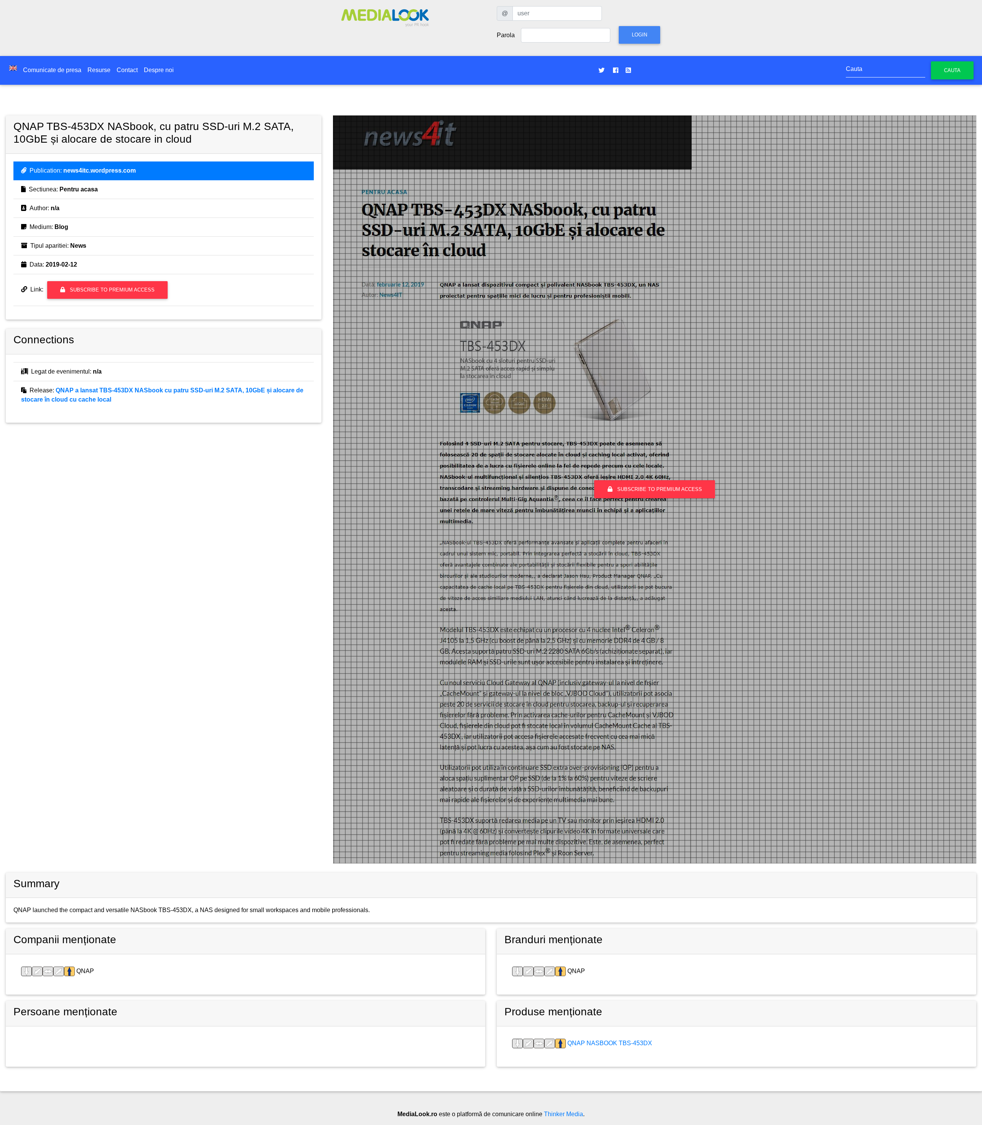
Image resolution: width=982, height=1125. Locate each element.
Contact (127, 70)
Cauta (952, 70)
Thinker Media (563, 1114)
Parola (506, 35)
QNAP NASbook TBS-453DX (609, 1043)
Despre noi (159, 70)
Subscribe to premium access (111, 290)
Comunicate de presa (52, 70)
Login (639, 35)
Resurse (98, 70)
